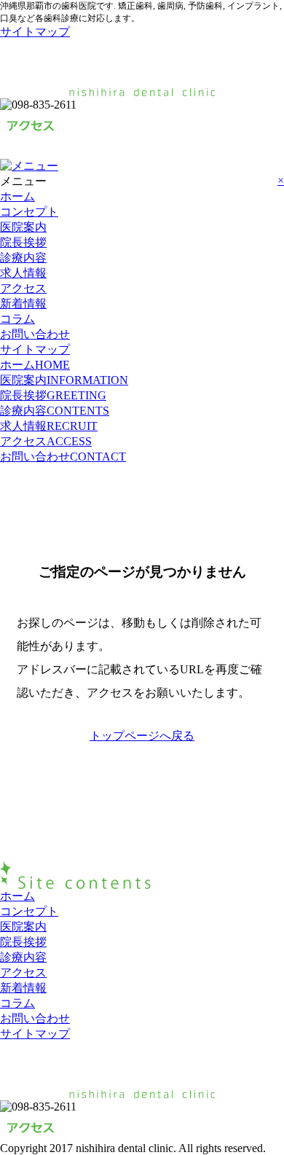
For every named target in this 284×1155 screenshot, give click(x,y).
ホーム (17, 196)
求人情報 (23, 273)
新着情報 (23, 303)
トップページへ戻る (142, 735)
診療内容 (23, 257)
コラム (17, 319)
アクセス (23, 288)
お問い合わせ (35, 334)
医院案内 (23, 227)
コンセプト (29, 211)
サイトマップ (35, 32)
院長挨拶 (23, 242)
